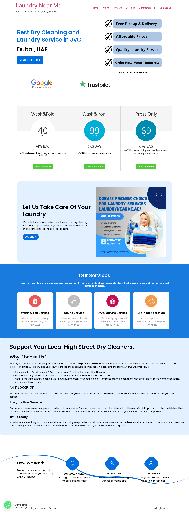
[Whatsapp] (7, 505)
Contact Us (165, 7)
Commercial (145, 7)
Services (130, 7)
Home (95, 7)
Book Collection (42, 166)
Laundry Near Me (39, 5)
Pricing (106, 7)
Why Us (118, 7)
